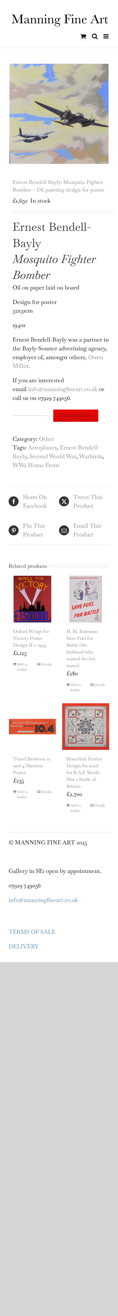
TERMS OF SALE (32, 931)
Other (46, 439)
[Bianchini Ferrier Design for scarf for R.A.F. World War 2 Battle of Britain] (85, 726)
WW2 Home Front (36, 465)
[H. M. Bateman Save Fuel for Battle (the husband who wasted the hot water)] (85, 599)
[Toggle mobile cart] (83, 36)
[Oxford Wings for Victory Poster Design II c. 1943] (32, 599)
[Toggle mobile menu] (106, 36)
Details (46, 664)
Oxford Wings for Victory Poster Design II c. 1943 (31, 638)
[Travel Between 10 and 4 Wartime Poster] (32, 726)
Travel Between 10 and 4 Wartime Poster (31, 766)
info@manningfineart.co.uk (63, 389)
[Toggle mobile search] (95, 36)
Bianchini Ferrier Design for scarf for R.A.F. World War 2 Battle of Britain (84, 772)
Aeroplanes (42, 447)
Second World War (53, 456)
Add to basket (76, 415)
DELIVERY (23, 946)
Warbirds (90, 456)
